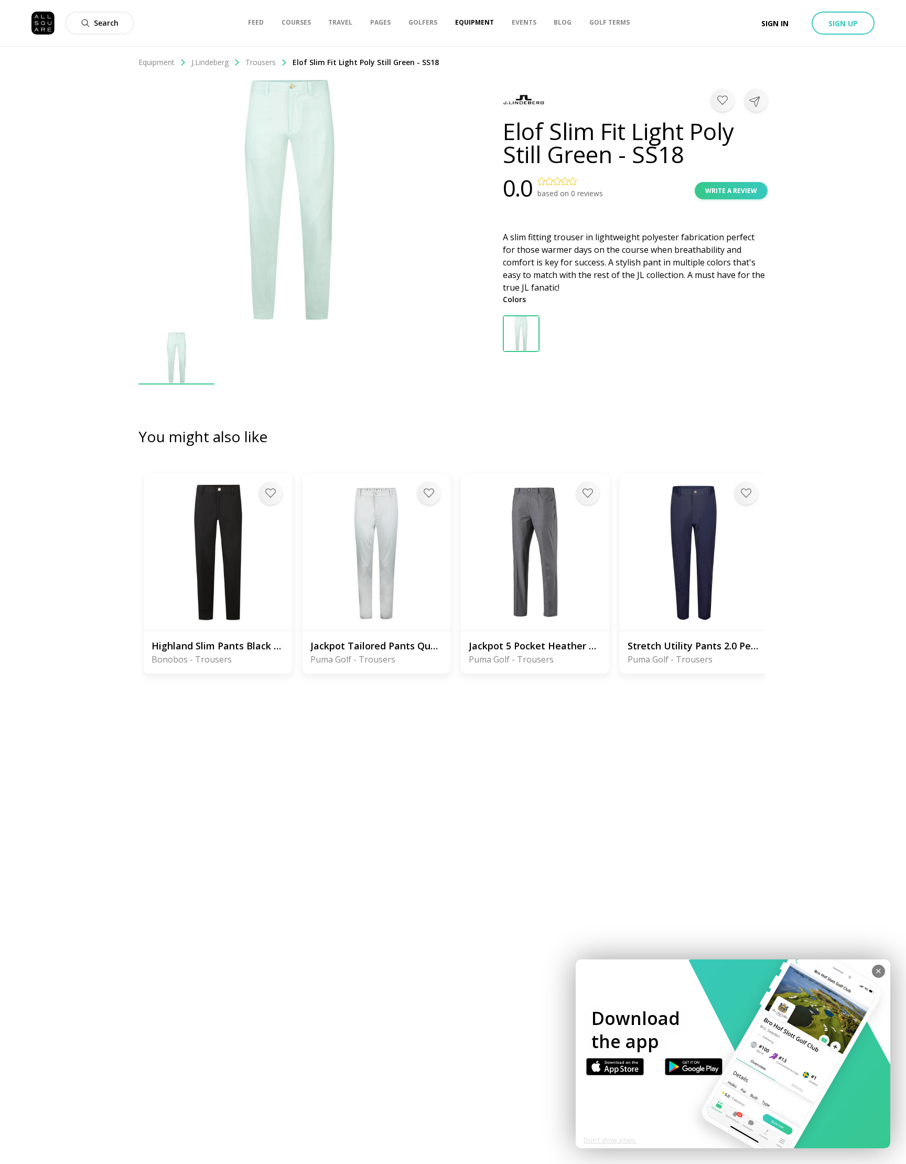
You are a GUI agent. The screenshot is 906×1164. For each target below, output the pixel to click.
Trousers (260, 62)
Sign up (843, 23)
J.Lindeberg (210, 62)
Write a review (731, 190)
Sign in (775, 23)
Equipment (156, 62)
